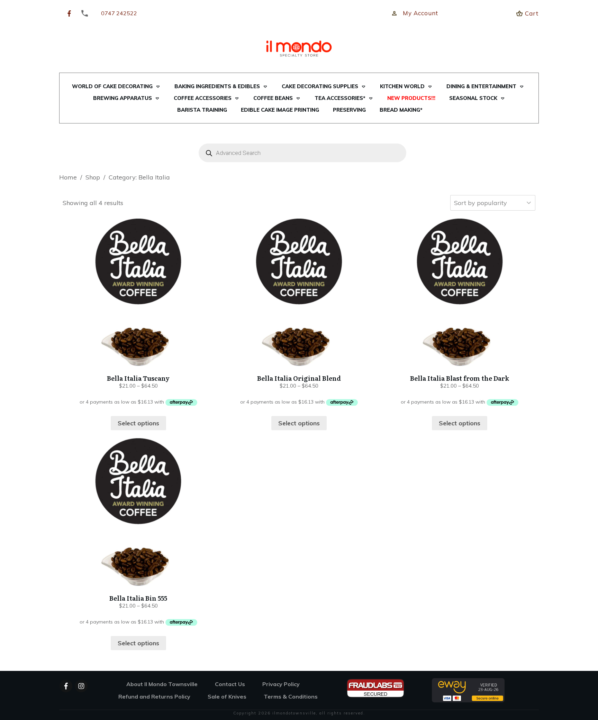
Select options (138, 423)
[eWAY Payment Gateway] (468, 690)
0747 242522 (119, 13)
